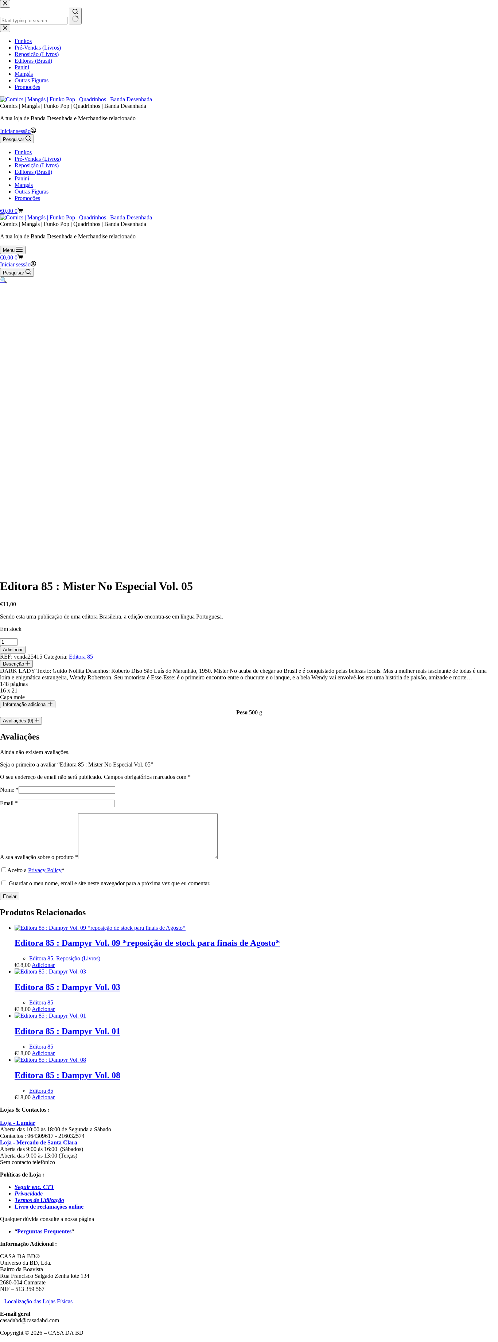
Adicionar (13, 649)
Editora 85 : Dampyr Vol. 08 (67, 1075)
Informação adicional (25, 704)
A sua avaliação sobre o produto (39, 857)
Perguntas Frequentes (44, 1231)
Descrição (14, 664)
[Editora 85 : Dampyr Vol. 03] (50, 971)
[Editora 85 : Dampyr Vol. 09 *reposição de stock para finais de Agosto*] (100, 928)
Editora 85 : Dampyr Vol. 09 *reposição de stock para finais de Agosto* (147, 943)
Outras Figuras (31, 191)
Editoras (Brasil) (33, 172)
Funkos (23, 152)
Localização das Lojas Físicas (38, 1301)
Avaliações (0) (19, 720)
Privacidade (29, 1193)
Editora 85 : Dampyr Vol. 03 (67, 987)
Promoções (27, 198)
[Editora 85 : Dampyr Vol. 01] (50, 1016)
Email (9, 803)
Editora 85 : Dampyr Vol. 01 (67, 1031)
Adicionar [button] (43, 965)
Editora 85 (81, 657)
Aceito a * (36, 870)
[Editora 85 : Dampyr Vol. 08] (50, 1060)
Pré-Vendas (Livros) (38, 159)
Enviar (9, 896)
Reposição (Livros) (37, 165)
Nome (9, 790)
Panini (22, 178)
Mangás (24, 185)
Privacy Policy (45, 870)
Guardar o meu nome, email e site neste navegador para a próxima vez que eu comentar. (109, 883)
